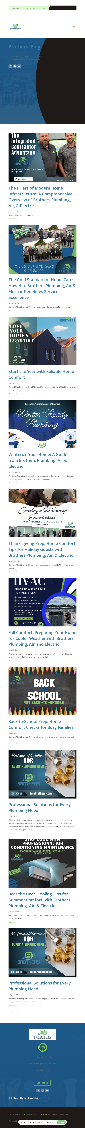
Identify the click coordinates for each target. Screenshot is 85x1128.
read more (13, 218)
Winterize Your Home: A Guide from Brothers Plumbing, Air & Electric (38, 460)
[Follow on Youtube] (19, 66)
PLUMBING (27, 8)
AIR (34, 8)
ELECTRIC (43, 8)
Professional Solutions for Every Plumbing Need (40, 807)
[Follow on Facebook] (10, 66)
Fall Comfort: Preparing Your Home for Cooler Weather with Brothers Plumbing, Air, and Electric (42, 638)
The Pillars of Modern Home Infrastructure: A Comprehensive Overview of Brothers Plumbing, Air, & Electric (40, 197)
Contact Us (42, 1082)
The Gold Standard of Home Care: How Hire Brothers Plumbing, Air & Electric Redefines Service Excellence (42, 288)
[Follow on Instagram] (14, 66)
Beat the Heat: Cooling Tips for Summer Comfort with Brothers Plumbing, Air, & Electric (39, 900)
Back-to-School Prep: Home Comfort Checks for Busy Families (41, 724)
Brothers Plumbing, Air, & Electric (37, 1114)
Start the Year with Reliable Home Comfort (41, 374)
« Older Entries (14, 1013)
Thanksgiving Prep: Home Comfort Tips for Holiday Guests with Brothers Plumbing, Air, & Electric (42, 549)
